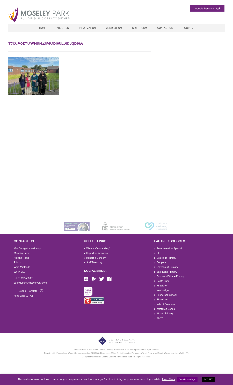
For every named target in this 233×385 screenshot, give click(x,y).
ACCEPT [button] (208, 379)
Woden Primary (165, 314)
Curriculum (114, 28)
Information (87, 28)
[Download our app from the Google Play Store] (93, 280)
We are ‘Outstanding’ (98, 249)
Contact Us (165, 28)
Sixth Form (139, 28)
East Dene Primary (167, 272)
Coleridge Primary (166, 258)
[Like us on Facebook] (109, 280)
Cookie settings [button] (187, 379)
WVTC (160, 318)
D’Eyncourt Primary (167, 267)
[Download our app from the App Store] (86, 280)
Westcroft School (166, 309)
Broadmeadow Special (169, 249)
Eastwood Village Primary (171, 277)
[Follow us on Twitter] (101, 280)
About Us (63, 28)
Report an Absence (97, 253)
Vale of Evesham (166, 304)
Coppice (161, 263)
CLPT (160, 253)
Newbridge (163, 291)
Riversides (162, 300)
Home (42, 28)
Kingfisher (162, 286)
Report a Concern (96, 258)
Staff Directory (94, 263)
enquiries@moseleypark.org (32, 283)
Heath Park (163, 281)
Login (186, 28)
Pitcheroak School (167, 295)
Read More (168, 379)
